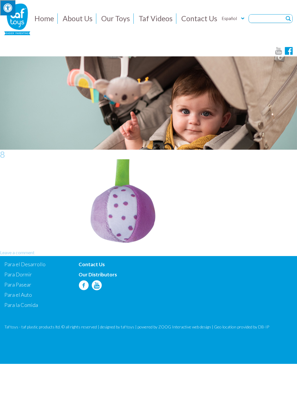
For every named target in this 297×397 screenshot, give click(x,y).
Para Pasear (17, 284)
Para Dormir (18, 274)
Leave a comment (17, 252)
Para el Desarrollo (25, 264)
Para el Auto (18, 295)
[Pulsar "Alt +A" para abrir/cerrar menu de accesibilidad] (7, 7)
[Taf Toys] (17, 18)
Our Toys (115, 18)
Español (229, 18)
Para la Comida (21, 305)
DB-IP (263, 326)
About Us (78, 18)
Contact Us (199, 18)
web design (201, 326)
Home (44, 18)
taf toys (127, 326)
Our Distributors (98, 274)
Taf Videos (156, 18)
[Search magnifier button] (288, 19)
